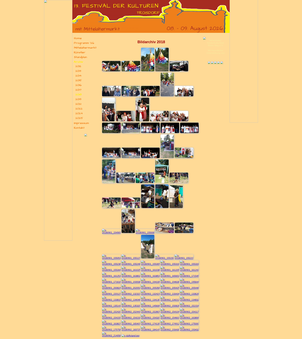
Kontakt (79, 128)
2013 (78, 71)
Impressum (81, 123)
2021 (78, 104)
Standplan (80, 57)
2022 (79, 109)
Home (78, 38)
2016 (79, 85)
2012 (78, 66)
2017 (78, 90)
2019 (78, 99)
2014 (78, 76)
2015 (79, 80)
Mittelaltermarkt (85, 48)
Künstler (79, 52)
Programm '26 (84, 43)
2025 (79, 118)
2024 (79, 113)
